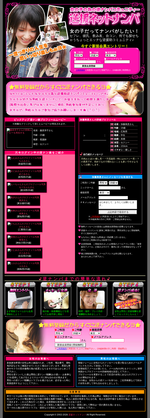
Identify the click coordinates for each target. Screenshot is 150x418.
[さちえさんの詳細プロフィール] (24, 224)
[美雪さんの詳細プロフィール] (23, 237)
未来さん (23, 213)
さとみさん (24, 253)
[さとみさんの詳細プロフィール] (24, 250)
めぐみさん (24, 174)
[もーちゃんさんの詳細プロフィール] (27, 184)
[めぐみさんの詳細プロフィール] (24, 171)
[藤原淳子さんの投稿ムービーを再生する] (19, 133)
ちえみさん (24, 161)
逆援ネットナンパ (77, 414)
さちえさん (24, 226)
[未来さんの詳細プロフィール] (23, 210)
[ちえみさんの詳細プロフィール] (24, 158)
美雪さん (23, 240)
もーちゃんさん (26, 187)
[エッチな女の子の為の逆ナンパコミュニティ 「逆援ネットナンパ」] (105, 16)
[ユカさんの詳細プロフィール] (23, 263)
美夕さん (23, 200)
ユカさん (23, 266)
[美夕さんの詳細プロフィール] (23, 197)
